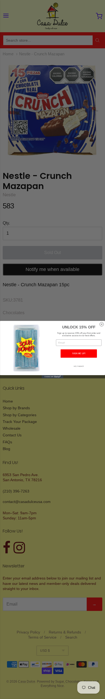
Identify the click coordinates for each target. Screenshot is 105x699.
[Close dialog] (102, 324)
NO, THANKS (79, 366)
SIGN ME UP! (78, 353)
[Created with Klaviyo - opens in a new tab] (52, 376)
